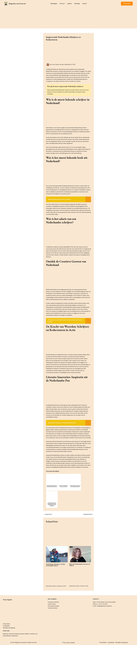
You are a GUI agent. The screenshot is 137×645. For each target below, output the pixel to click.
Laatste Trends (52, 604)
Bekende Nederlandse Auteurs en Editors (79, 564)
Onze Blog (77, 3)
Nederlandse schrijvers (51, 586)
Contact (84, 3)
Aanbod (69, 3)
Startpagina (53, 3)
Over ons (62, 3)
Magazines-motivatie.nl (17, 3)
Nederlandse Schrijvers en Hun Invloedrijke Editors (55, 564)
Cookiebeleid (6, 626)
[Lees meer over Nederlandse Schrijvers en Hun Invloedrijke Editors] (57, 554)
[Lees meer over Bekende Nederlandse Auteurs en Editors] (80, 554)
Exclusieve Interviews (53, 602)
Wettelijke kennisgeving (9, 628)
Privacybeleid (6, 624)
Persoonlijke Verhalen (53, 606)
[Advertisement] (68, 18)
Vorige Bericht (47, 514)
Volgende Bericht (88, 514)
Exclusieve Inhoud (52, 608)
